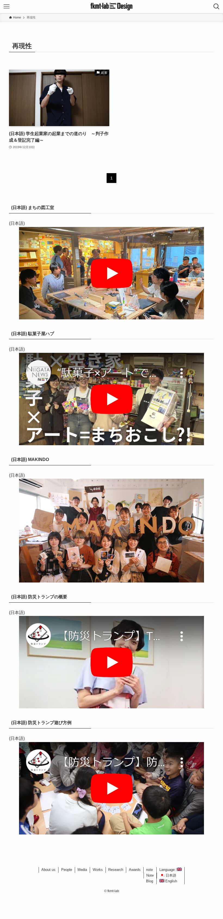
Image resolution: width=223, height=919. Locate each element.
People (66, 870)
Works (98, 870)
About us (48, 870)
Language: (168, 870)
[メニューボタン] (6, 6)
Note (150, 875)
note (149, 870)
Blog (149, 881)
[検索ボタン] (216, 6)
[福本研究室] (111, 6)
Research (115, 870)
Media (82, 870)
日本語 (170, 875)
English (170, 881)
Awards (135, 870)
